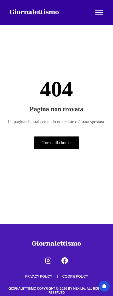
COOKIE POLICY (75, 276)
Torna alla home (56, 142)
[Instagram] (48, 260)
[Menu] (99, 12)
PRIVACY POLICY (39, 276)
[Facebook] (64, 260)
